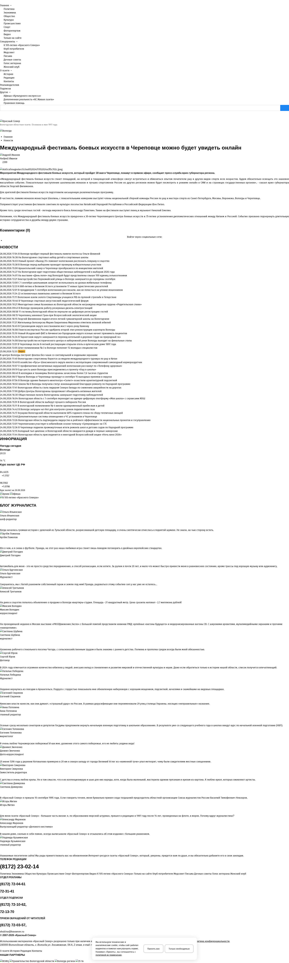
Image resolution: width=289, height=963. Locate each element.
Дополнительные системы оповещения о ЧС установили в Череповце (57, 416)
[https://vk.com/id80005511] (3, 848)
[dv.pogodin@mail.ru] (1, 559)
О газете (4, 950)
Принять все (153, 948)
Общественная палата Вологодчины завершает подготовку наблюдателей (60, 394)
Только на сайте (13, 37)
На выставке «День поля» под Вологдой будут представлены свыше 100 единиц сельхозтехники (72, 275)
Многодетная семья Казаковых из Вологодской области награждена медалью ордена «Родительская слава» (80, 304)
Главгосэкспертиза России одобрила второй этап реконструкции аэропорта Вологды (66, 329)
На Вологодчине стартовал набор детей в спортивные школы (53, 257)
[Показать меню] (1, 1)
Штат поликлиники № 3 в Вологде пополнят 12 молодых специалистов (57, 347)
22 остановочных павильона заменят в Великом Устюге (49, 293)
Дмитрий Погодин (10, 555)
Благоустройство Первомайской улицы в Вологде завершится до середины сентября (66, 279)
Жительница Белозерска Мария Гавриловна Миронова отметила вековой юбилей (64, 322)
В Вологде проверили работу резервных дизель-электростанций (55, 308)
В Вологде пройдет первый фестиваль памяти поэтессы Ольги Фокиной (59, 253)
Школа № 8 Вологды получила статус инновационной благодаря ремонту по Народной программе (74, 384)
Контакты (9, 81)
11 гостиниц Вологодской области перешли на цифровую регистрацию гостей (63, 311)
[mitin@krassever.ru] (1, 808)
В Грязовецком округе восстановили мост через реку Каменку (53, 326)
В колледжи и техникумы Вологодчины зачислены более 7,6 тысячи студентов (63, 373)
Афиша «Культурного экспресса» (22, 95)
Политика (9, 9)
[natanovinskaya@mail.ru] (1, 682)
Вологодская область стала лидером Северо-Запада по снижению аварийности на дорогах (69, 387)
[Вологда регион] (65, 961)
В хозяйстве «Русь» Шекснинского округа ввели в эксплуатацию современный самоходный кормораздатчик (80, 362)
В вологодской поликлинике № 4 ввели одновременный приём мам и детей (61, 405)
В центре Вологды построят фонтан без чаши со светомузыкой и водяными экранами (49, 355)
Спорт (7, 27)
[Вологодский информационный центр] (4, 961)
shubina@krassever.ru (12, 931)
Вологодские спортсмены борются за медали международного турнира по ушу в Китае (67, 358)
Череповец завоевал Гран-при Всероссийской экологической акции (57, 315)
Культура (9, 19)
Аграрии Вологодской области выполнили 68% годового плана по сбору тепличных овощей (70, 412)
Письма (8, 56)
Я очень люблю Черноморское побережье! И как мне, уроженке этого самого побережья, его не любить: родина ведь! (67, 743)
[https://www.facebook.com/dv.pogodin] (6, 559)
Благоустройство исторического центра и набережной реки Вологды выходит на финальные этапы (75, 340)
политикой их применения (109, 955)
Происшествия (12, 23)
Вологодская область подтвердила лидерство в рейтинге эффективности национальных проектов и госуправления (84, 420)
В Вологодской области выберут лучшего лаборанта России (52, 402)
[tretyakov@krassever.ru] (1, 595)
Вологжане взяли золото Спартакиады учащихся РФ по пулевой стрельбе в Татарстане (67, 297)
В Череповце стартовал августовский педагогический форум (54, 300)
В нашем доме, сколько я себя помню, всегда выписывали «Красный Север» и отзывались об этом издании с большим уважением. (75, 833)
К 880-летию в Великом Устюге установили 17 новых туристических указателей (63, 286)
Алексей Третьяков (11, 591)
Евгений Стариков (10, 696)
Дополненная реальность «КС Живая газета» (29, 99)
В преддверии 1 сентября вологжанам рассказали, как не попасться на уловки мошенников (70, 289)
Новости (8, 140)
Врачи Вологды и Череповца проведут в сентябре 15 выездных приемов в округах (65, 376)
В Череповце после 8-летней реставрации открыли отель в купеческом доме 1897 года (67, 344)
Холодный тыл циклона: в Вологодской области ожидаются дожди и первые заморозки (68, 431)
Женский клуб (11, 66)
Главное (8, 136)
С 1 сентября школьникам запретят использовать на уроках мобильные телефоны (65, 282)
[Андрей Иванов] (144, 155)
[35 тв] (80, 961)
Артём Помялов (9, 537)
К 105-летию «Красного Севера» (22, 45)
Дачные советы (12, 59)
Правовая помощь (14, 103)
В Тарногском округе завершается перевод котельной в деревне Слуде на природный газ (69, 337)
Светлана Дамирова (11, 786)
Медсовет (9, 52)
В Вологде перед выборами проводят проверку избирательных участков (59, 264)
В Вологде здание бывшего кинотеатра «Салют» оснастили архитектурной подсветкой (67, 380)
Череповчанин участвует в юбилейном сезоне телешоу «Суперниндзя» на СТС (62, 423)
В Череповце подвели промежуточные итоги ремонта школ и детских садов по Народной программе (75, 427)
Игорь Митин (7, 805)
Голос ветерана (12, 63)
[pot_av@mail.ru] (1, 718)
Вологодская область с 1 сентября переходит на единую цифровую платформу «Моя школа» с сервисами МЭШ (82, 398)
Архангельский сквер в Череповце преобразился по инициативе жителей (60, 268)
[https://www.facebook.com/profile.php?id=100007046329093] (6, 523)
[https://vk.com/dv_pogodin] (3, 559)
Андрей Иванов (8, 158)
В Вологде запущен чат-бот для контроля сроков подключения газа (56, 409)
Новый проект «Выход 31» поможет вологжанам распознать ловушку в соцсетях (63, 261)
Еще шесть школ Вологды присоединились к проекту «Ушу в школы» (57, 369)
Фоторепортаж (12, 30)
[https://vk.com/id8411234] (3, 682)
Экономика (10, 12)
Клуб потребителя (14, 48)
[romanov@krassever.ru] (1, 617)
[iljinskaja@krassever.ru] (1, 523)
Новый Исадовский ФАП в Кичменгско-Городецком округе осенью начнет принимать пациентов (72, 333)
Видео (7, 34)
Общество (9, 16)
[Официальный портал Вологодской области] (32, 961)
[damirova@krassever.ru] (1, 790)
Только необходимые (179, 948)
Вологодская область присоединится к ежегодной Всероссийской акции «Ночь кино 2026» (70, 434)
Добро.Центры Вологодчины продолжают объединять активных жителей (60, 391)
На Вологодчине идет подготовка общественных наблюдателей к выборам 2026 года (66, 271)
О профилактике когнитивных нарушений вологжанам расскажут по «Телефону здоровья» (70, 365)
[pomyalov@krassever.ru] (1, 541)
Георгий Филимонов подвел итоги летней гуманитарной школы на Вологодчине (63, 318)
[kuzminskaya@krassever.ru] (1, 848)
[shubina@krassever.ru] (1, 642)
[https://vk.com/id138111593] (3, 523)
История (8, 74)
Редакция (9, 77)
